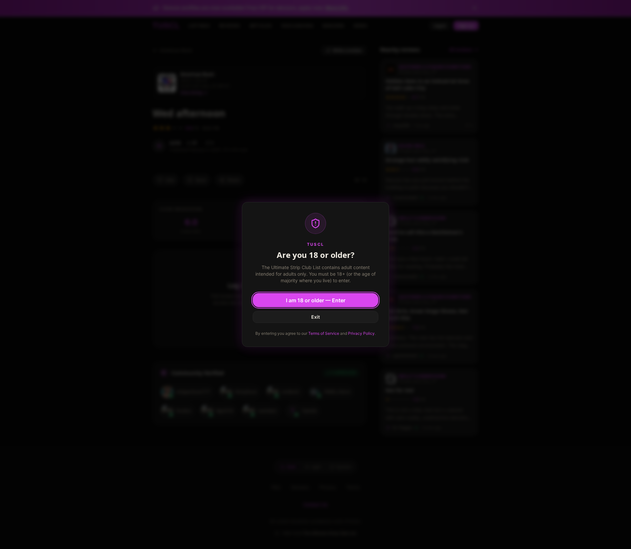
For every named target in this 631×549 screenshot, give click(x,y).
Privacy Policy (361, 333)
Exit (315, 317)
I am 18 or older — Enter (315, 300)
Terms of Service (323, 333)
